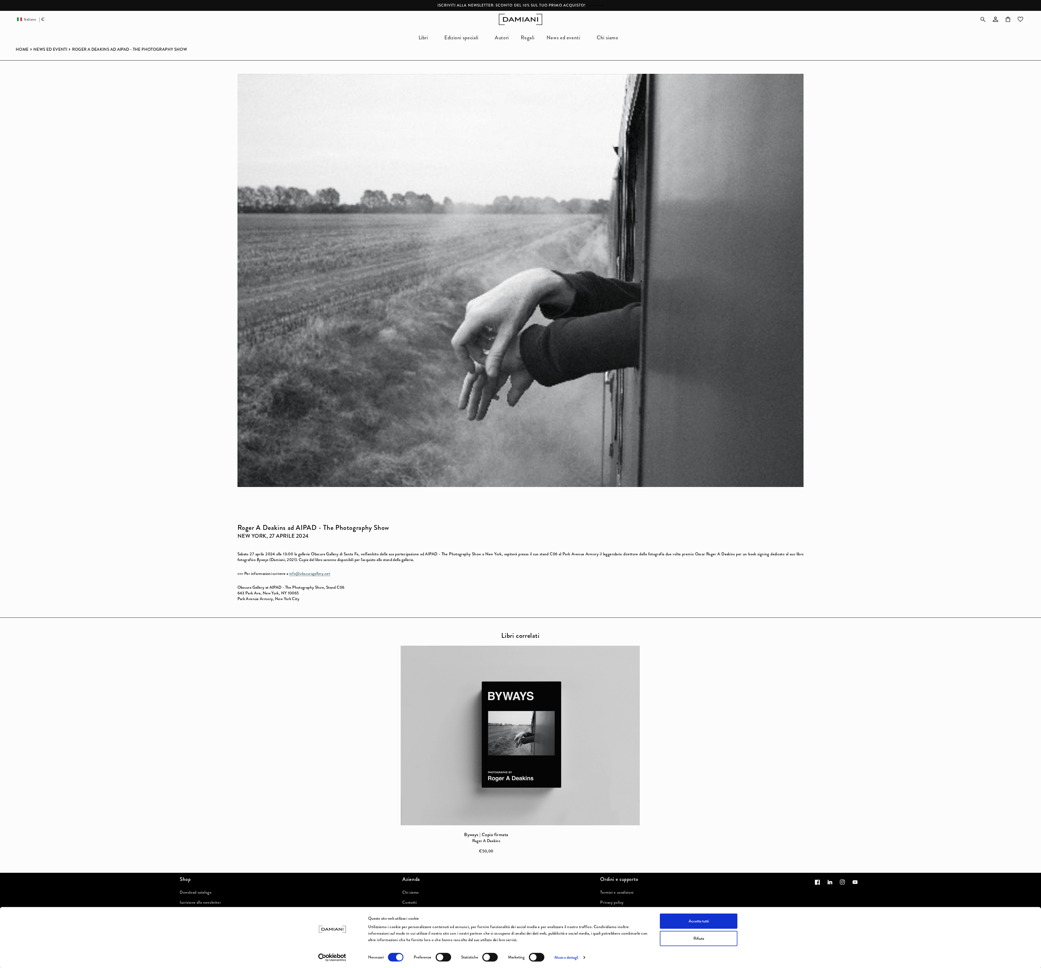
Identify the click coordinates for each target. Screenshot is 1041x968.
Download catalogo (196, 892)
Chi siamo (410, 892)
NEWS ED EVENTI (50, 49)
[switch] (443, 957)
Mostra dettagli (566, 957)
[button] (425, 37)
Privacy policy (612, 902)
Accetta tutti (699, 921)
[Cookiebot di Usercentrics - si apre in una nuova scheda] (332, 957)
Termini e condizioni (617, 892)
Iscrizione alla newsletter (200, 902)
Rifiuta (698, 938)
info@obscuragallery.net (309, 574)
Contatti (409, 902)
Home (22, 49)
